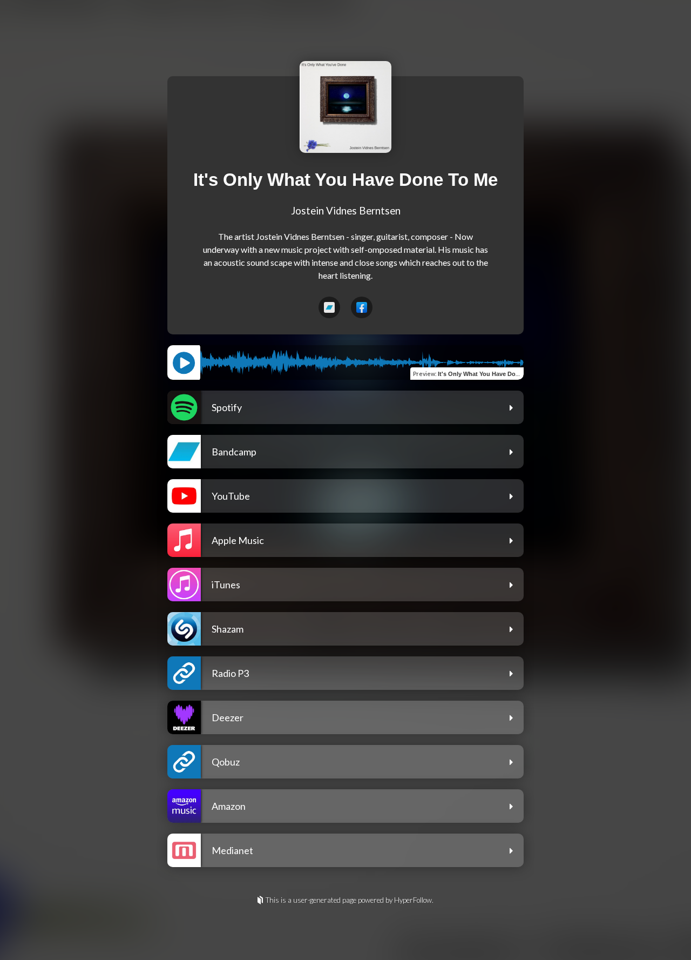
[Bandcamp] (329, 307)
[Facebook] (361, 307)
